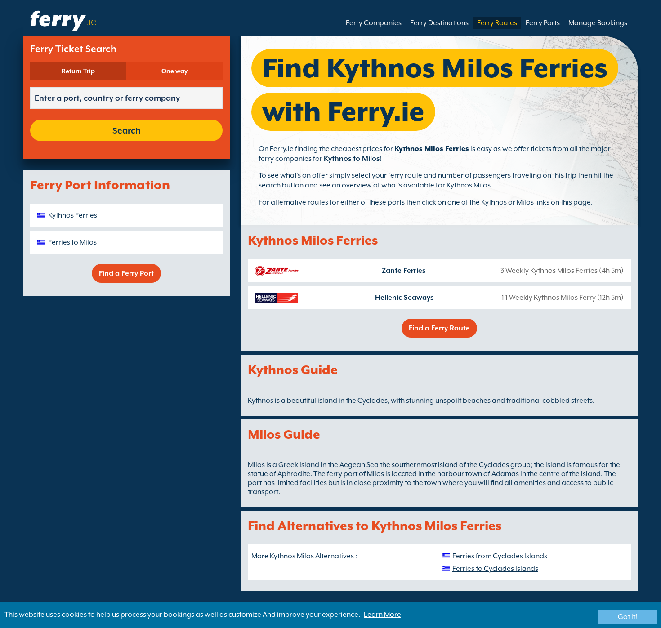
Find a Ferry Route (439, 328)
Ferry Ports (543, 23)
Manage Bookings (597, 23)
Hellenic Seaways (404, 298)
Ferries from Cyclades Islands (499, 556)
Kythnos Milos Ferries (431, 149)
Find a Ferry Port (126, 273)
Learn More (382, 614)
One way (174, 71)
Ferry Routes (497, 23)
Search (126, 130)
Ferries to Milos (72, 242)
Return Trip (78, 71)
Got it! (627, 617)
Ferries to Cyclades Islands (495, 569)
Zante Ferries (403, 271)
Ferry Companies (374, 23)
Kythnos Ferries (72, 215)
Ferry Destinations (439, 23)
